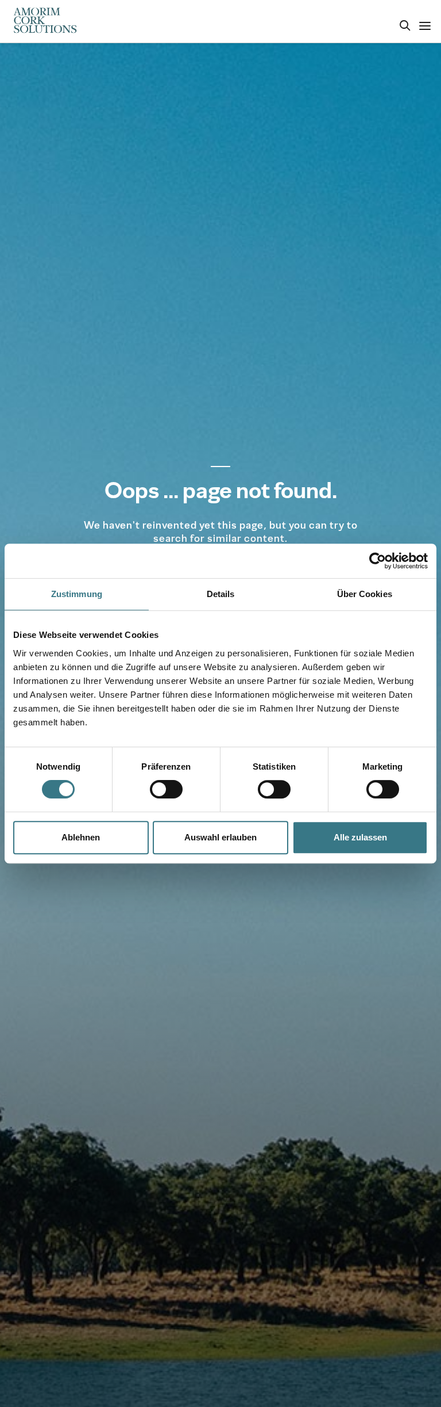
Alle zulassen (360, 837)
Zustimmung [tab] (76, 594)
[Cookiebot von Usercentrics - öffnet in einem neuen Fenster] (377, 560)
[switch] (166, 789)
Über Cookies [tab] (364, 594)
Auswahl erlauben (220, 837)
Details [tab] (221, 594)
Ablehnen (80, 837)
